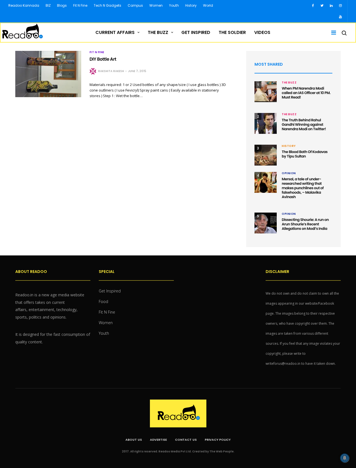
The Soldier (232, 32)
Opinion (289, 173)
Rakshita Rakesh (111, 71)
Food (103, 301)
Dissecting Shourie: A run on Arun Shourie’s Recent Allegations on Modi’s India (305, 224)
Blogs (62, 5)
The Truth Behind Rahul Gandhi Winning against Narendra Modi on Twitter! (304, 124)
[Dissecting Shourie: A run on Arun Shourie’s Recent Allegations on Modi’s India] (265, 223)
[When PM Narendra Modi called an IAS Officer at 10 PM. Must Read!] (265, 91)
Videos (262, 32)
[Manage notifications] (344, 458)
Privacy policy (218, 439)
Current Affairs (115, 32)
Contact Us (186, 439)
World (208, 5)
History (191, 5)
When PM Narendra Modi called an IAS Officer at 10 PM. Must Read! (306, 93)
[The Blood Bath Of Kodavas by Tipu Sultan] (265, 155)
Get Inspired (195, 32)
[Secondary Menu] (332, 32)
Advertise (158, 439)
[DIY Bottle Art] (48, 74)
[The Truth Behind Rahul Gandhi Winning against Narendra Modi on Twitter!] (265, 123)
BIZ (48, 5)
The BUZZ (158, 32)
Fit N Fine (80, 5)
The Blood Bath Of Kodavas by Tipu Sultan (305, 154)
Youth (174, 5)
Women (156, 5)
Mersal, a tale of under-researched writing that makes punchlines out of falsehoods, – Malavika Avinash (303, 187)
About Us (133, 439)
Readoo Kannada (23, 5)
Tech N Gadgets (107, 5)
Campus (135, 5)
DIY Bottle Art (103, 59)
